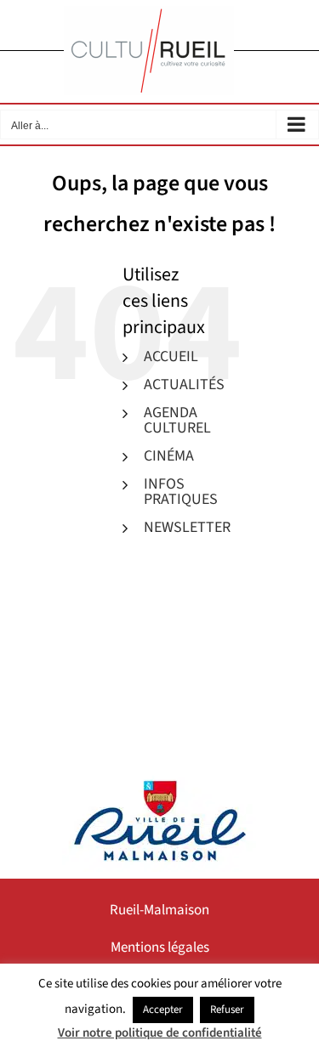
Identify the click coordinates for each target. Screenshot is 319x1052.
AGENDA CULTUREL (177, 420)
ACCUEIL (171, 356)
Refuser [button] (227, 1009)
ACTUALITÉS (184, 384)
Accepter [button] (163, 1009)
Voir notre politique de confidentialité (160, 1033)
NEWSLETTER (187, 527)
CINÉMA (169, 456)
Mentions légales (160, 947)
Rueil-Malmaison (159, 910)
